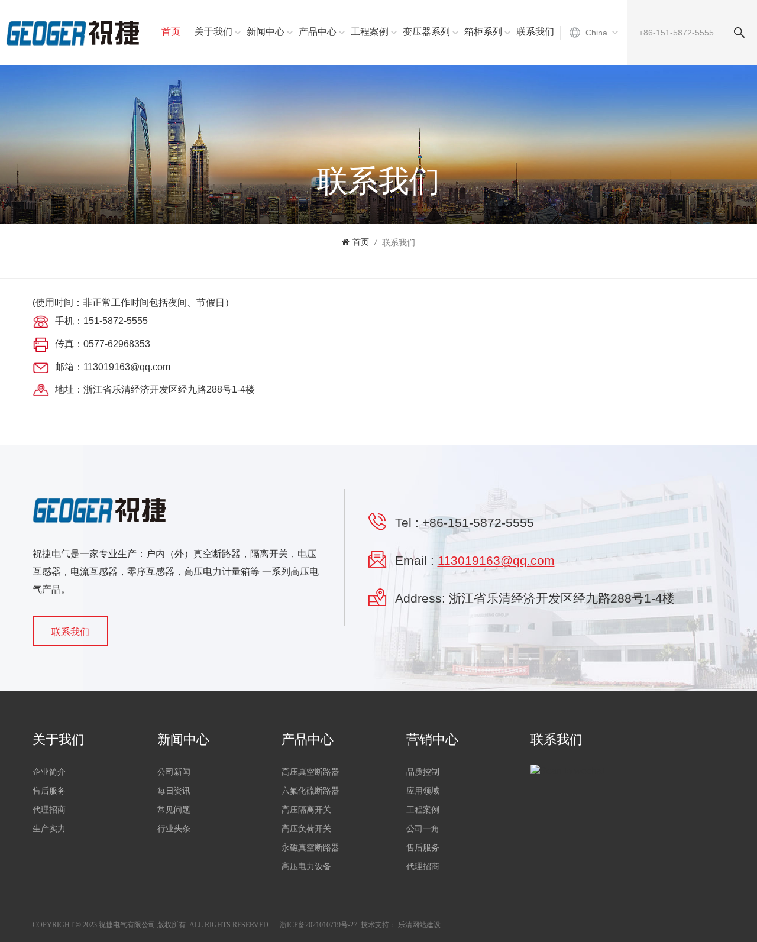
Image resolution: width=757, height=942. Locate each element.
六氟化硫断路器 (310, 790)
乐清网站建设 (419, 925)
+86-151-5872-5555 (478, 522)
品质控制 (422, 772)
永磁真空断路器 (310, 847)
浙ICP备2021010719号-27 (318, 925)
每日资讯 (173, 790)
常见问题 (173, 809)
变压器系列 (426, 32)
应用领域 (422, 790)
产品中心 (318, 32)
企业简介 (49, 772)
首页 (170, 32)
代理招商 (49, 809)
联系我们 (535, 32)
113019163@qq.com (496, 560)
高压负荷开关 (306, 828)
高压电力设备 (306, 866)
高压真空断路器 (310, 772)
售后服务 (49, 790)
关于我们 (213, 32)
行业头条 (173, 828)
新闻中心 (265, 32)
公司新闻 (173, 772)
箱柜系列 (483, 32)
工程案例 (370, 32)
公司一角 (422, 828)
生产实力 (49, 828)
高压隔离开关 (306, 809)
